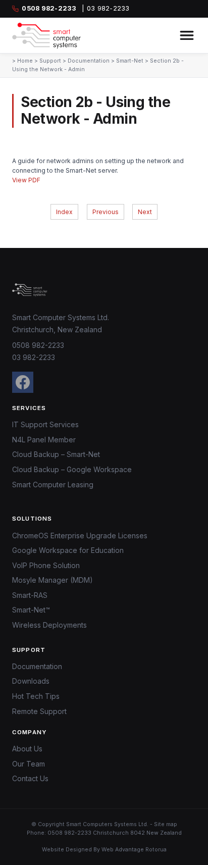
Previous (105, 212)
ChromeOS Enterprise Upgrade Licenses (79, 535)
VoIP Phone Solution (46, 565)
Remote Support (39, 711)
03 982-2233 (33, 357)
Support (50, 61)
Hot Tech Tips (36, 696)
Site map (165, 824)
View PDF (26, 180)
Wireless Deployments (49, 625)
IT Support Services (45, 424)
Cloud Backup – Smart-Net (56, 454)
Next (145, 212)
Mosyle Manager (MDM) (52, 580)
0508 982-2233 (38, 345)
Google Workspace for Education (68, 550)
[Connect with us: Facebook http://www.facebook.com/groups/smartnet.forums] (22, 382)
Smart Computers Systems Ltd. (107, 824)
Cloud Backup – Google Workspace (72, 469)
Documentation (89, 61)
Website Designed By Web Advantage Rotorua (104, 849)
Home (25, 61)
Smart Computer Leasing (52, 484)
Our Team (28, 763)
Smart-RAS (29, 595)
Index (64, 212)
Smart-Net (129, 61)
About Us (27, 748)
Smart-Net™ (31, 609)
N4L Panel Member (44, 439)
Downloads (30, 681)
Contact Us (30, 778)
